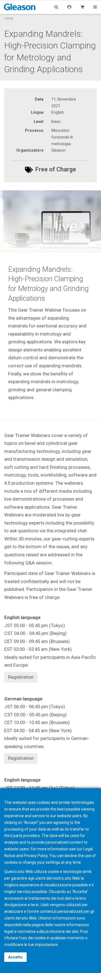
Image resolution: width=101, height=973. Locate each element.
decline (71, 855)
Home (8, 18)
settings (53, 862)
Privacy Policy (36, 855)
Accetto (15, 957)
